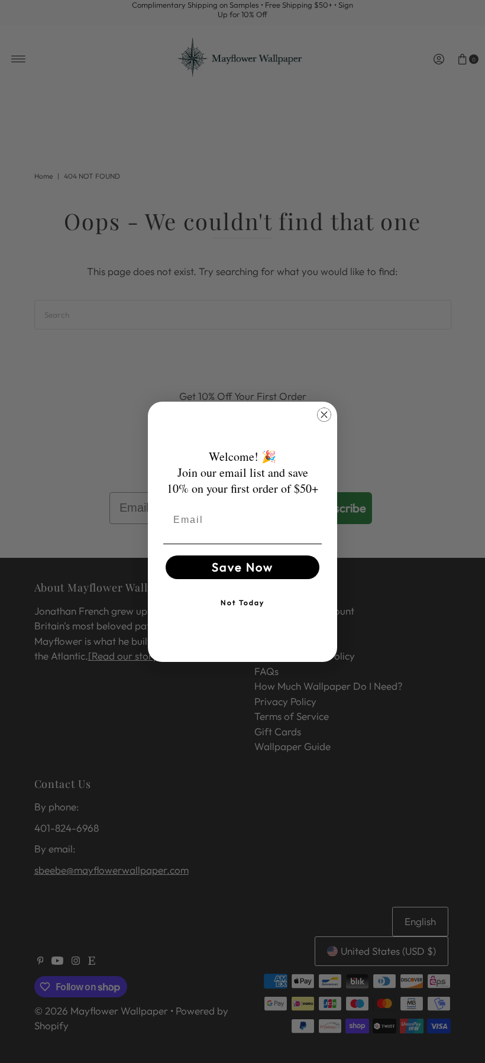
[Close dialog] (324, 415)
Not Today (242, 602)
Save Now (242, 567)
